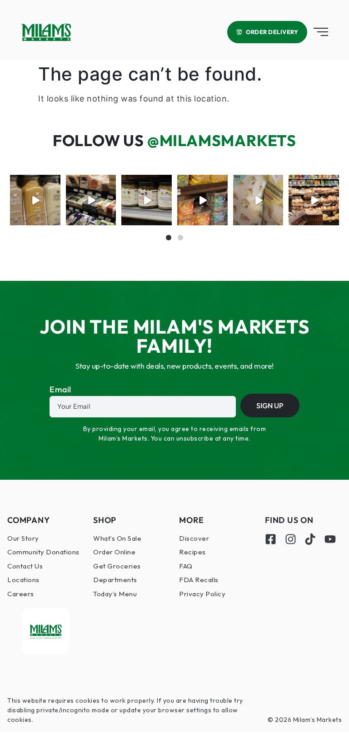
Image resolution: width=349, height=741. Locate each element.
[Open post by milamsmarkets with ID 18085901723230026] (314, 200)
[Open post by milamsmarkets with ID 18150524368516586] (91, 200)
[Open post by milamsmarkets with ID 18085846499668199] (146, 200)
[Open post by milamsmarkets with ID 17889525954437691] (35, 200)
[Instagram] (290, 539)
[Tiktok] (310, 539)
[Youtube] (330, 539)
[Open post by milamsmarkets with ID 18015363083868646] (258, 200)
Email (60, 390)
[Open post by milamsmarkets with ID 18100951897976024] (202, 200)
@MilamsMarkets (221, 140)
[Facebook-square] (270, 539)
